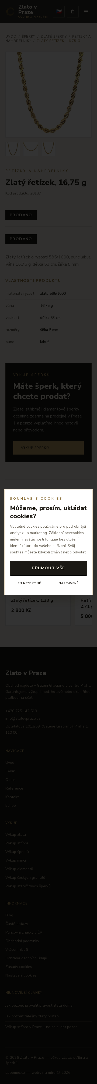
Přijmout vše (48, 568)
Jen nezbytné (28, 583)
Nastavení (68, 583)
